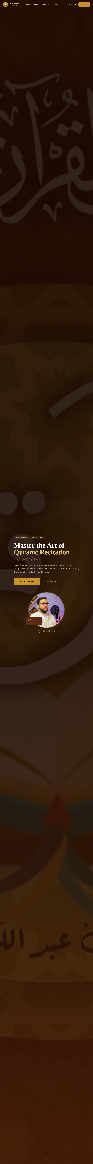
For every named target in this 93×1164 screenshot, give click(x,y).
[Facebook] (49, 631)
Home (28, 4)
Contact (55, 4)
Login (75, 4)
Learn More (51, 581)
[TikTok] (44, 631)
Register (84, 4)
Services (45, 4)
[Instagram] (39, 631)
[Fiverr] (53, 631)
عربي (68, 4)
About (36, 4)
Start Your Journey (25, 581)
